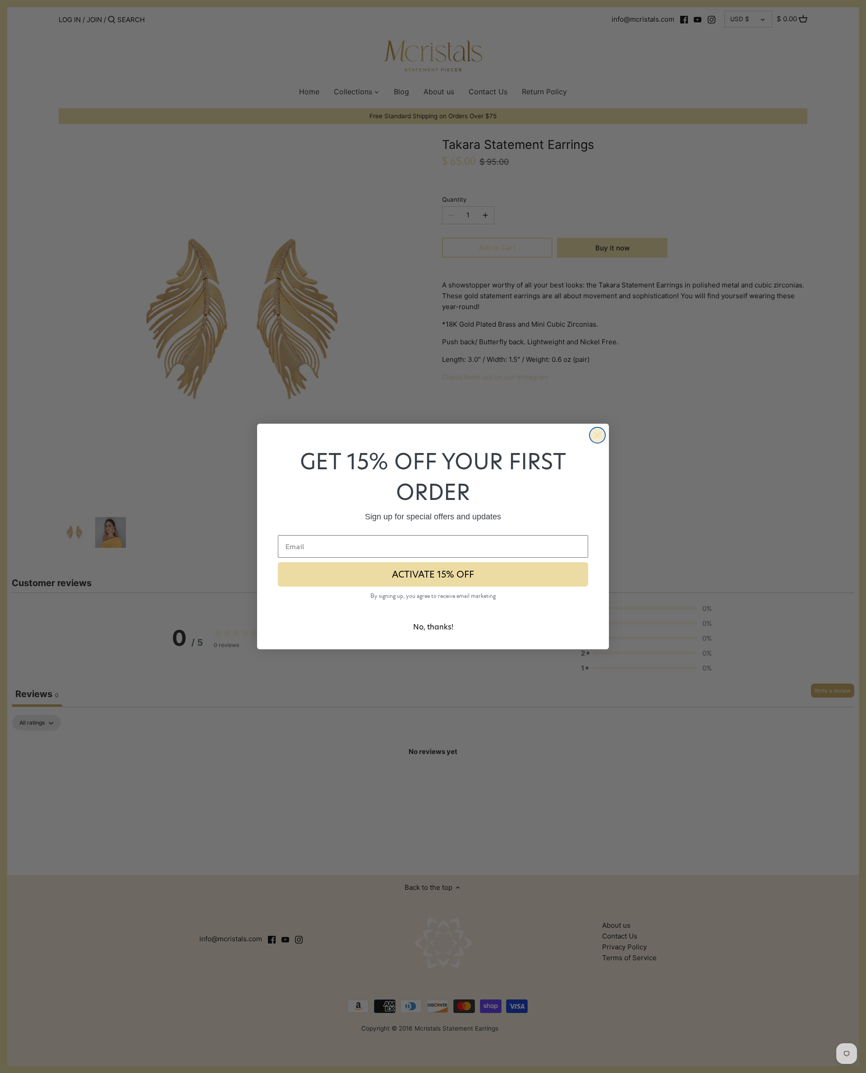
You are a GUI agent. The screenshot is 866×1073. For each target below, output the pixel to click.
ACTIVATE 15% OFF (433, 574)
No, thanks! (433, 627)
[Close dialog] (597, 435)
